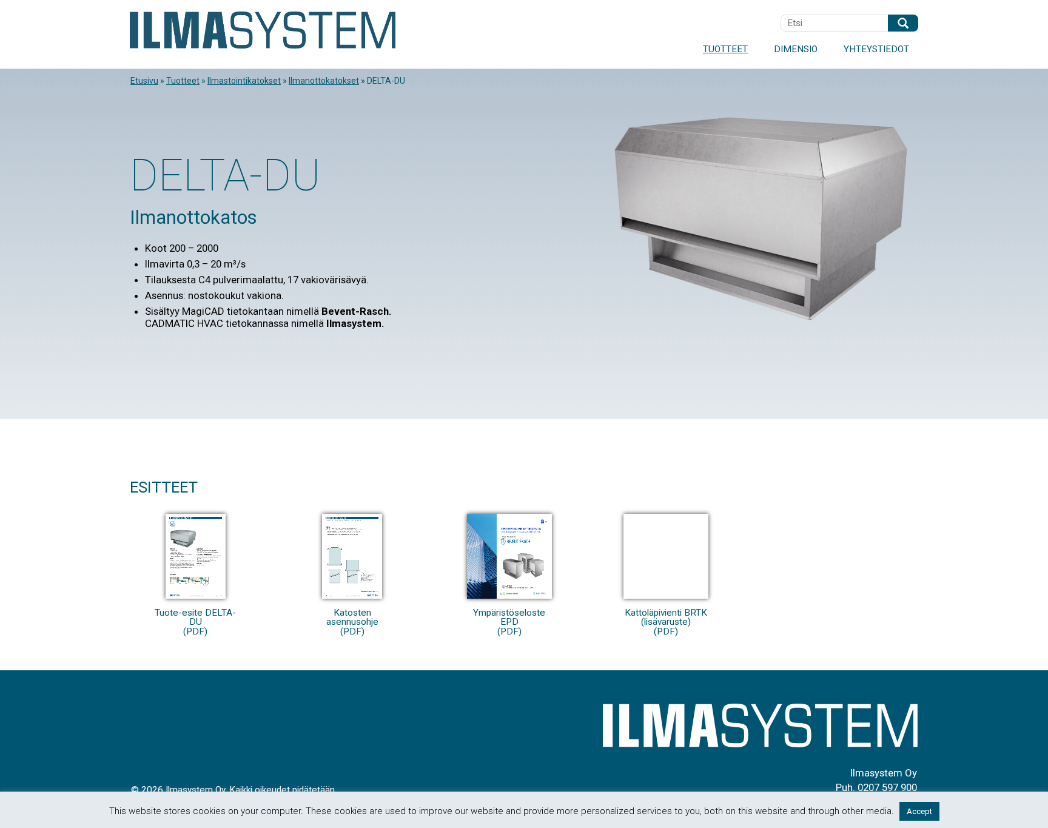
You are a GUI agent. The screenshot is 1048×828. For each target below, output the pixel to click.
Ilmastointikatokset (244, 81)
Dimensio (796, 49)
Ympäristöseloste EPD (509, 621)
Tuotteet (725, 49)
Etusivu (144, 81)
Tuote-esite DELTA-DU (195, 621)
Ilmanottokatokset (324, 81)
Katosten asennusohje (352, 621)
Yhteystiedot (876, 49)
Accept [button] (919, 811)
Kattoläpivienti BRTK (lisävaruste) (666, 621)
